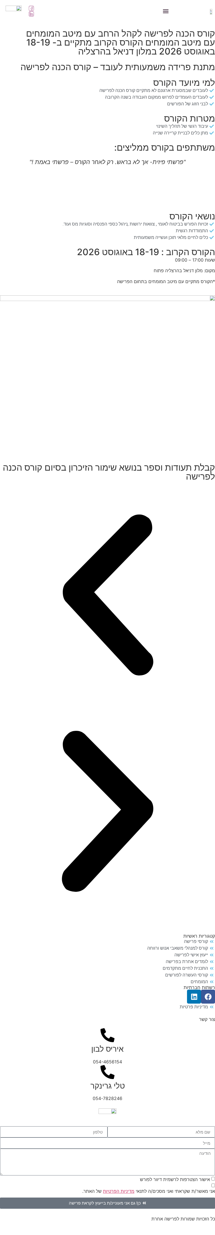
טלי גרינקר (107, 1086)
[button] (165, 11)
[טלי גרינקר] (107, 1072)
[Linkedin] (194, 997)
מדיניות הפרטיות (118, 1191)
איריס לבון (107, 1049)
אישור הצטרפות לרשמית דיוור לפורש (175, 1179)
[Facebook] (208, 997)
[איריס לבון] (107, 1035)
